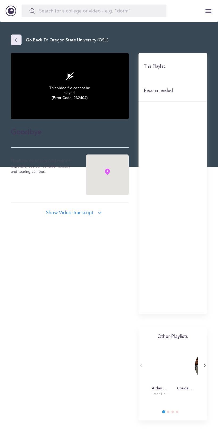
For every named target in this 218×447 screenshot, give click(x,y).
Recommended (158, 91)
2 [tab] (171, 413)
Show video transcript (69, 212)
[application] (70, 86)
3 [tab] (175, 413)
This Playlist (154, 67)
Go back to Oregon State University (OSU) (67, 40)
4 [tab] (180, 413)
